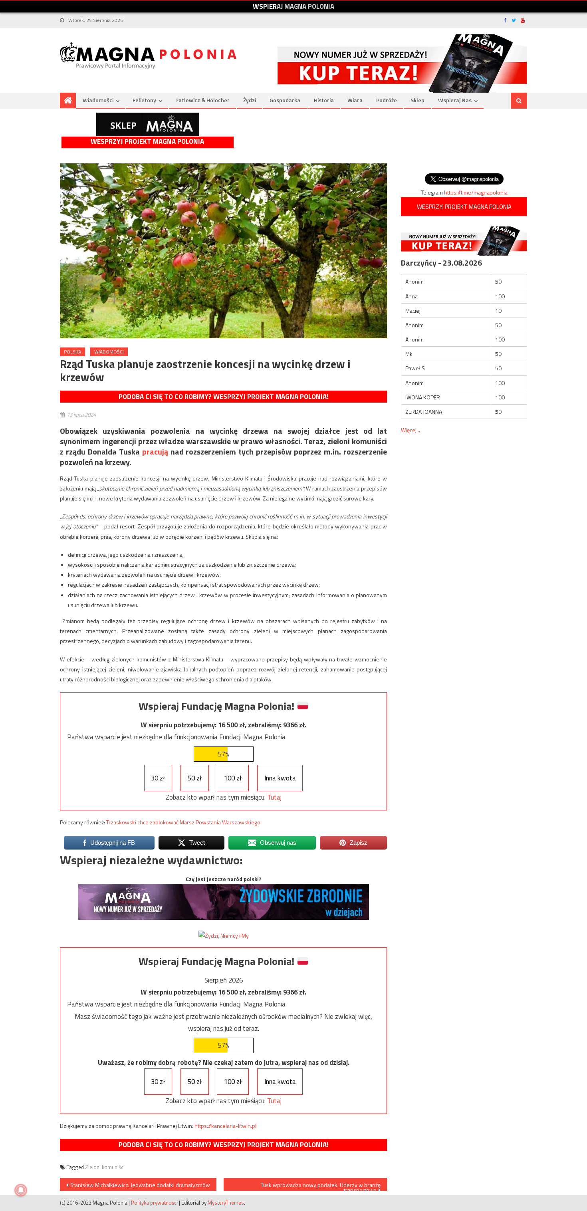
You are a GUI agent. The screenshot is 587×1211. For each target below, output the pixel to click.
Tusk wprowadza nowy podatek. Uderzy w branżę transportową (321, 1186)
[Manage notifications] (20, 1190)
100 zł (233, 778)
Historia (324, 100)
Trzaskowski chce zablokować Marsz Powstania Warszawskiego (183, 822)
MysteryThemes (226, 1203)
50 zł (195, 778)
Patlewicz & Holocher (202, 100)
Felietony (144, 100)
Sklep (417, 100)
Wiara (355, 100)
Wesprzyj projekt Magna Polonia (147, 142)
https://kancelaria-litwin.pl (225, 1126)
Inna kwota (280, 778)
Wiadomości (98, 100)
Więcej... (410, 430)
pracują (155, 451)
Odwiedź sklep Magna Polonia (147, 124)
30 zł (158, 778)
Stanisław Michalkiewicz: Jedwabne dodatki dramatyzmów (140, 1185)
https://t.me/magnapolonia (476, 192)
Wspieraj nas (455, 100)
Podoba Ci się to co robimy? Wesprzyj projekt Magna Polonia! (223, 396)
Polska (72, 351)
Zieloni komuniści (105, 1167)
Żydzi (249, 100)
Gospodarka (285, 100)
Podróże (386, 100)
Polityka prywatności (154, 1203)
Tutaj (274, 797)
